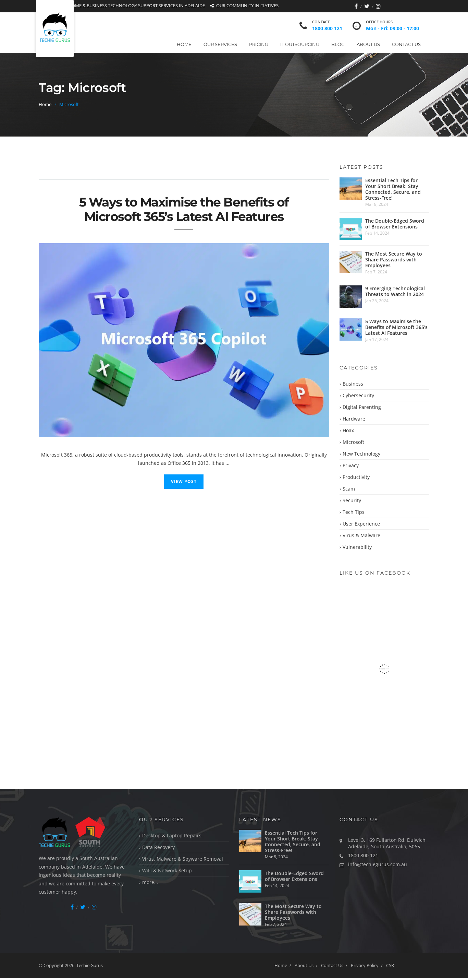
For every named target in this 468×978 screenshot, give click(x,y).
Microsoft (353, 442)
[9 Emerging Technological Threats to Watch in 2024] (351, 296)
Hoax (348, 430)
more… (150, 882)
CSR (390, 965)
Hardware (354, 418)
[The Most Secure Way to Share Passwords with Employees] (351, 262)
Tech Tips (354, 512)
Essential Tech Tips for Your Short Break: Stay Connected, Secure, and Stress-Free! (393, 189)
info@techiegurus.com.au (377, 864)
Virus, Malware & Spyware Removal (182, 859)
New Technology (361, 453)
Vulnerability (357, 547)
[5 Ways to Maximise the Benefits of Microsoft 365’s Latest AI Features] (184, 340)
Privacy (351, 465)
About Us (368, 44)
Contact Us (406, 44)
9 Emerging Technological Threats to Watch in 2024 (395, 291)
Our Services (220, 44)
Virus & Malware (361, 535)
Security (352, 500)
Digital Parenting (362, 407)
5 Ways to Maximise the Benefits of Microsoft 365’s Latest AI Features (184, 209)
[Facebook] (356, 6)
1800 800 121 (327, 28)
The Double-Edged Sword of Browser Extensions (394, 223)
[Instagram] (378, 6)
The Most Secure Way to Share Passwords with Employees (393, 259)
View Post (184, 481)
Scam (349, 488)
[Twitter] (367, 6)
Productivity (356, 477)
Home (184, 44)
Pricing (258, 44)
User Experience (361, 523)
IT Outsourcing (299, 44)
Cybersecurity (358, 395)
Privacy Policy (365, 965)
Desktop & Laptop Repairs (171, 835)
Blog (338, 44)
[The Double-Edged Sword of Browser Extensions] (351, 229)
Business (353, 383)
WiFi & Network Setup (167, 870)
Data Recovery (158, 847)
